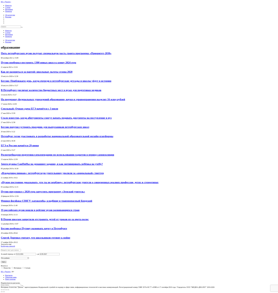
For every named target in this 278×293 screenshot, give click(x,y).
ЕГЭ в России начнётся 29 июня (20, 145)
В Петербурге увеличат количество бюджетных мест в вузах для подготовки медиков (51, 90)
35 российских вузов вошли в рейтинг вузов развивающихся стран (40, 210)
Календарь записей (8, 246)
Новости (8, 5)
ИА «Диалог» (6, 2)
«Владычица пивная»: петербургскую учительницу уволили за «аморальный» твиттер (52, 173)
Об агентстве (10, 15)
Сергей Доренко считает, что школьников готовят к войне (35, 237)
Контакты (8, 275)
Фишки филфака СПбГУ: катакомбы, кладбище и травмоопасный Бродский (46, 200)
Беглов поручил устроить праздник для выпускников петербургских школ (45, 127)
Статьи (7, 7)
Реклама (8, 17)
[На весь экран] (6, 289)
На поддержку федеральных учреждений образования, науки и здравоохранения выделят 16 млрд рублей (63, 99)
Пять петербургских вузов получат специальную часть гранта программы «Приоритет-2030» (56, 53)
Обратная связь (11, 277)
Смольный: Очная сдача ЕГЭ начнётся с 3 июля (29, 108)
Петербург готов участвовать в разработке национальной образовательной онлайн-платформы (57, 136)
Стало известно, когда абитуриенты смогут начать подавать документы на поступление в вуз (56, 117)
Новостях (7, 268)
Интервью (9, 9)
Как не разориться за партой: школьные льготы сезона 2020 (36, 71)
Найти (4, 262)
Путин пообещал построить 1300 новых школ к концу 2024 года (38, 62)
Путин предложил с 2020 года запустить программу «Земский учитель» (43, 191)
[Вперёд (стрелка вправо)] (4, 291)
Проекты (8, 11)
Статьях (27, 268)
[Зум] (8, 289)
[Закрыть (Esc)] (2, 289)
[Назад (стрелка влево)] (2, 291)
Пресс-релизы (10, 279)
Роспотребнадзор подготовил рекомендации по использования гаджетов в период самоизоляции (57, 154)
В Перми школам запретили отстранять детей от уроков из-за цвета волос (45, 219)
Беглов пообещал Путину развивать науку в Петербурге (34, 228)
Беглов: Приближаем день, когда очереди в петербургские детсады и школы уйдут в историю (56, 80)
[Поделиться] (4, 289)
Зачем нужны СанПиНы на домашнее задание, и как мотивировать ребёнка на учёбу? (52, 164)
